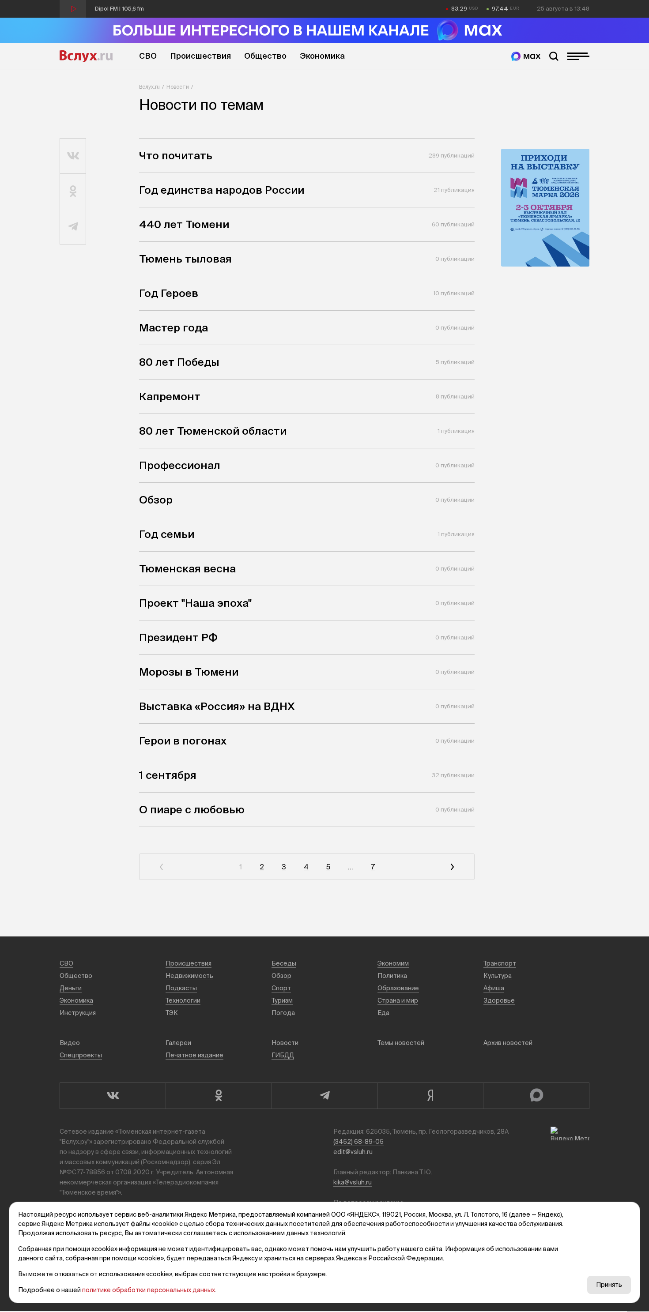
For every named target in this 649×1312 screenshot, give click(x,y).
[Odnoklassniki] (219, 1096)
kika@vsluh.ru (352, 1182)
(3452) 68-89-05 (358, 1141)
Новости (177, 87)
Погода (283, 1012)
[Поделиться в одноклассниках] (73, 191)
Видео (70, 1042)
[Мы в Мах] (525, 56)
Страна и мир (397, 1000)
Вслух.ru (86, 56)
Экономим (393, 963)
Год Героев (168, 293)
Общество (265, 55)
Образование (398, 988)
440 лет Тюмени (184, 224)
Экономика (322, 55)
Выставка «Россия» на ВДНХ (217, 706)
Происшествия (200, 55)
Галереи (178, 1042)
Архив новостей (507, 1042)
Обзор (156, 500)
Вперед (452, 867)
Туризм (282, 1000)
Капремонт (169, 396)
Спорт (281, 988)
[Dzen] (430, 1096)
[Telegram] (324, 1096)
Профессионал (179, 465)
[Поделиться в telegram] (73, 226)
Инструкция (78, 1012)
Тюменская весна (187, 569)
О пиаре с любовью (192, 810)
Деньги (71, 988)
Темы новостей (400, 1042)
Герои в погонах (182, 741)
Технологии (183, 1000)
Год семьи (166, 534)
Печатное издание (194, 1055)
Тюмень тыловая (185, 259)
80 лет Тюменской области (213, 431)
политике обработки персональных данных (148, 1289)
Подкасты (181, 988)
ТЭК (172, 1012)
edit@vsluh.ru (353, 1151)
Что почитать (175, 156)
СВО (148, 55)
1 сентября (167, 775)
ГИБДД (283, 1055)
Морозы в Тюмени (188, 672)
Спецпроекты (81, 1055)
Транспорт (499, 963)
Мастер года (173, 328)
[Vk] (113, 1096)
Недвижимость (189, 975)
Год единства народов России (221, 190)
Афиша (493, 988)
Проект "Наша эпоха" (195, 603)
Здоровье (499, 1000)
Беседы (284, 963)
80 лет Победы (179, 362)
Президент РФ (178, 637)
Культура (497, 975)
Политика (392, 975)
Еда (383, 1012)
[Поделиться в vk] (73, 156)
